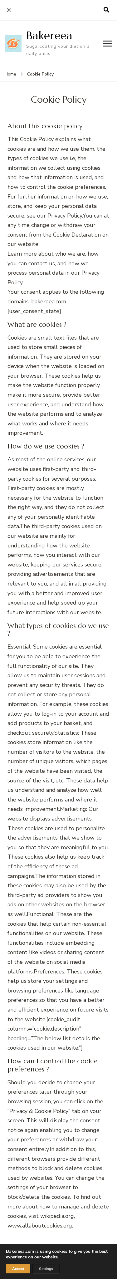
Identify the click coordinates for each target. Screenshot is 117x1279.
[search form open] (106, 10)
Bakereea (49, 35)
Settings (46, 1268)
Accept (18, 1268)
